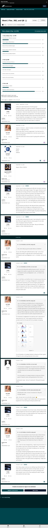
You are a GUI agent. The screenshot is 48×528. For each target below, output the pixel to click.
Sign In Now (35, 490)
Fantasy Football (20, 24)
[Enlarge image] (22, 325)
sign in (5, 99)
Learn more (2, 2)
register (10, 99)
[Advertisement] (24, 13)
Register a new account (13, 490)
